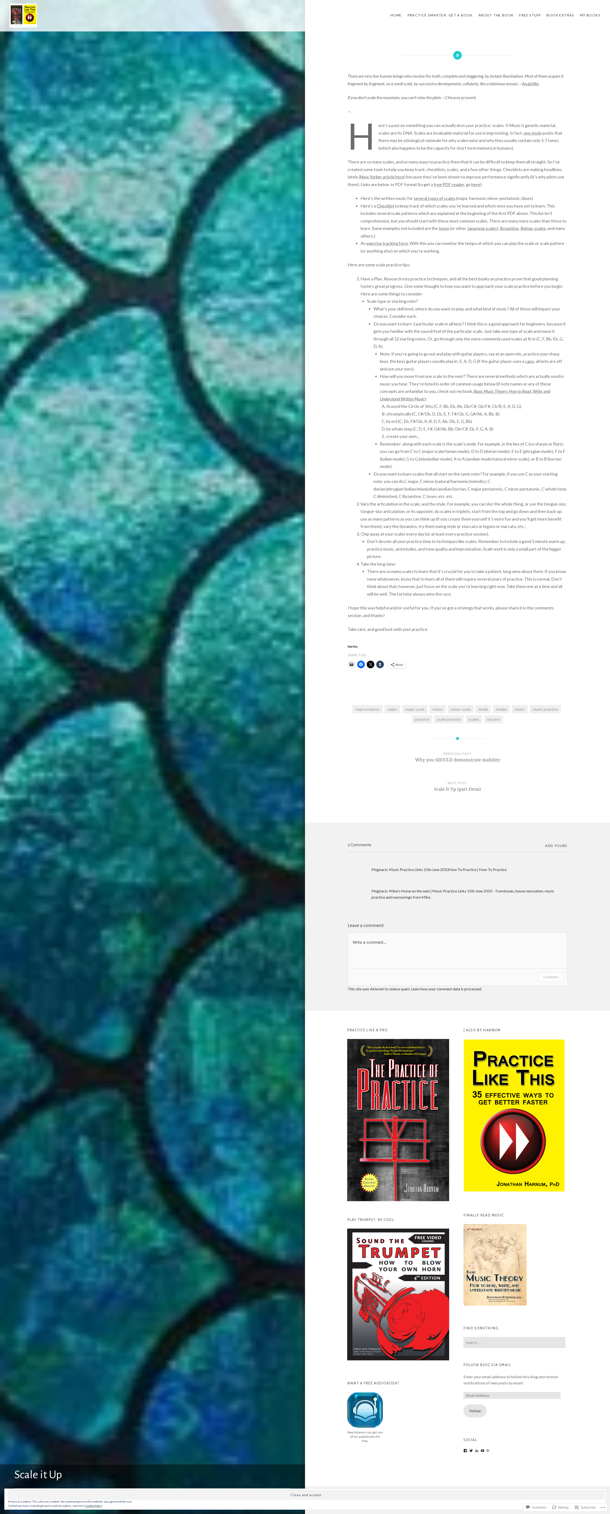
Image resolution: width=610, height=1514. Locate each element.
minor (437, 709)
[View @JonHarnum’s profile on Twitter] (471, 1451)
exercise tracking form (387, 243)
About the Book (496, 15)
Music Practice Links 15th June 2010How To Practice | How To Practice (448, 869)
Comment (550, 977)
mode (483, 709)
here (475, 184)
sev (417, 198)
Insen (444, 228)
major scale (415, 709)
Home (396, 15)
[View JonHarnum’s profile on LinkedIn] (477, 1451)
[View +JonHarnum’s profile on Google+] (488, 1451)
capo (529, 361)
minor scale (461, 709)
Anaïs (527, 83)
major (392, 709)
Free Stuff (530, 15)
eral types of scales (437, 198)
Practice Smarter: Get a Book (440, 15)
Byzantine (509, 228)
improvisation (367, 709)
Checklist (385, 205)
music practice (545, 709)
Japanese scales (482, 228)
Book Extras (560, 15)
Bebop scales (533, 228)
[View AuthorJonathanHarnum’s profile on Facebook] (465, 1451)
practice (422, 719)
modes (501, 709)
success (493, 719)
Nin (535, 83)
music (520, 709)
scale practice (449, 719)
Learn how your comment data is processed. (446, 989)
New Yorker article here (382, 176)
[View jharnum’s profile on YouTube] (482, 1451)
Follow (475, 1410)
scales (473, 719)
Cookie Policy (93, 1506)
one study (533, 133)
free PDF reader (449, 184)
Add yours (556, 846)
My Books (590, 15)
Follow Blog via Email (487, 1365)
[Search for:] (514, 1342)
